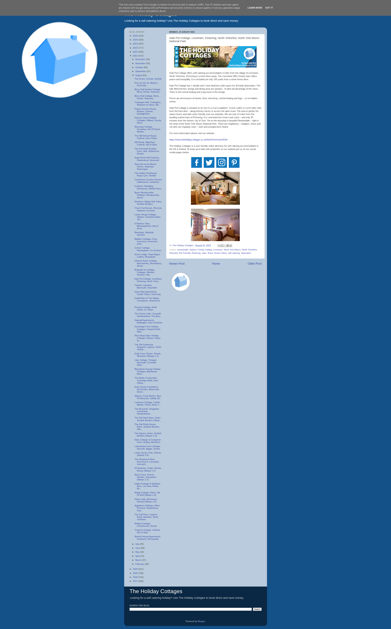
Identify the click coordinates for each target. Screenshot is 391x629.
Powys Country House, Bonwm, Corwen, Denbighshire (146, 111)
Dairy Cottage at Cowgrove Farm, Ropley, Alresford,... (148, 441)
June (138, 548)
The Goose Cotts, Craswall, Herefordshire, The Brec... (148, 315)
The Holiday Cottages (156, 591)
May (137, 552)
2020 (135, 569)
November (140, 63)
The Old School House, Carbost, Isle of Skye (146, 137)
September (141, 71)
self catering (234, 253)
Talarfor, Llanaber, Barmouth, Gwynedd (146, 286)
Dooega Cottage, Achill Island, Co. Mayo (146, 308)
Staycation (246, 253)
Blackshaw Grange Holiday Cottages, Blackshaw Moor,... (148, 371)
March (138, 560)
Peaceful (173, 253)
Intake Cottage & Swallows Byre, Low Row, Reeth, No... (147, 486)
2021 (135, 56)
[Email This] (219, 245)
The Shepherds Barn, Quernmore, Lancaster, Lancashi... (147, 461)
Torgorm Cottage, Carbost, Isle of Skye (148, 531)
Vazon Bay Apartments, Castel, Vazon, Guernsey (148, 293)
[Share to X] (225, 245)
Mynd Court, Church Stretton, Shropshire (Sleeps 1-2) (145, 477)
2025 (135, 40)
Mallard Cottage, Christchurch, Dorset (146, 524)
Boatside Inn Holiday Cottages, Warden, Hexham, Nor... (145, 272)
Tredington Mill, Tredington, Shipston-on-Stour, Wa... (148, 103)
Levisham (218, 250)
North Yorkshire (249, 250)
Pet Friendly (184, 253)
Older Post (255, 263)
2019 (135, 573)
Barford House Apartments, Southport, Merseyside (148, 537)
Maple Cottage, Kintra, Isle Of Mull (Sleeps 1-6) (147, 493)
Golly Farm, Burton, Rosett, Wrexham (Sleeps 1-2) (148, 355)
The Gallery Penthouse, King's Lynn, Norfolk (146, 174)
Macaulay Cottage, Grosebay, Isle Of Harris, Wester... (148, 129)
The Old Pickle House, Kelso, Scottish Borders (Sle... (147, 426)
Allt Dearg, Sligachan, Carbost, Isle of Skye (146, 143)
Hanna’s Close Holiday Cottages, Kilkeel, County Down (148, 120)
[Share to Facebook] (227, 245)
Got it (269, 7)
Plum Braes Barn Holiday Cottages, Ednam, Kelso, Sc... (148, 338)
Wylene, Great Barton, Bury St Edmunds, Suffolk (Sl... (148, 397)
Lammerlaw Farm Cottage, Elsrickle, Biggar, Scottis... (148, 447)
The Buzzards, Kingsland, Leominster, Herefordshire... (147, 411)
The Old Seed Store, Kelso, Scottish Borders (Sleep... (148, 419)
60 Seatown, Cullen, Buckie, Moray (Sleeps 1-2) (148, 469)
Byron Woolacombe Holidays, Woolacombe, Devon (147, 195)
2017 (135, 581)
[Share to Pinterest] (230, 245)
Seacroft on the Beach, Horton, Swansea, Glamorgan (146, 166)
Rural (210, 253)
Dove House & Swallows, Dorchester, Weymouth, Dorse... (147, 389)
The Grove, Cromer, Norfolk (148, 79)
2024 (135, 44)
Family (201, 250)
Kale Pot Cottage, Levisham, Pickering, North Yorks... (148, 280)
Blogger (201, 621)
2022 (135, 52)
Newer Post (177, 263)
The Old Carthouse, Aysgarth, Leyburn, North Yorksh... (148, 347)
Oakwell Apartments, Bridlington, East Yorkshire (148, 321)
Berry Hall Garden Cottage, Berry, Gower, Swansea (148, 90)
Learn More (255, 7)
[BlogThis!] (222, 245)
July (137, 544)
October (139, 67)
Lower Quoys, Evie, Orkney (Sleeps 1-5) (148, 454)
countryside (182, 250)
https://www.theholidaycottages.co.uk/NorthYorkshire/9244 (198, 139)
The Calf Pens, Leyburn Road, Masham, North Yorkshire (146, 517)
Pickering (196, 253)
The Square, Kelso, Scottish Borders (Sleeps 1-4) (148, 434)
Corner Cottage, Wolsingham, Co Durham (148, 249)
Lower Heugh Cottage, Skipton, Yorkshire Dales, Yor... (148, 217)
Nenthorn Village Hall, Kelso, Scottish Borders (148, 202)
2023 (135, 48)
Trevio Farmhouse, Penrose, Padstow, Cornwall (148, 209)
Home (216, 263)
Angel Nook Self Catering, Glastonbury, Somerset (147, 158)
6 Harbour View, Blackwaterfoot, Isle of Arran (146, 226)
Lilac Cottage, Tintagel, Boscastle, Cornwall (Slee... (146, 362)
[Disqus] (215, 337)
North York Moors (232, 250)
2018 (135, 577)
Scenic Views (220, 253)
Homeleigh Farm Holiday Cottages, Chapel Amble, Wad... (148, 329)
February (140, 564)
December (140, 59)
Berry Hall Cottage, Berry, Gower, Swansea (147, 97)
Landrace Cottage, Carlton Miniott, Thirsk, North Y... (148, 403)
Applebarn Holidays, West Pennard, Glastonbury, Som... (147, 508)
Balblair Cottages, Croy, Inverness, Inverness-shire (146, 241)
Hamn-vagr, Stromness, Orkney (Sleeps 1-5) (146, 500)
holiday (208, 250)
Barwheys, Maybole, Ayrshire (144, 233)
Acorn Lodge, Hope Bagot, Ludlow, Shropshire (147, 255)
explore (193, 250)
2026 (135, 36)
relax (204, 253)
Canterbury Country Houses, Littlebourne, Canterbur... (148, 180)
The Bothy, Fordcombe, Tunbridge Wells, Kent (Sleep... (146, 380)
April (137, 556)
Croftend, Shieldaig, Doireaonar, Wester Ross (148, 187)
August (139, 75)
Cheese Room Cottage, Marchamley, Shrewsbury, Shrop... (148, 263)
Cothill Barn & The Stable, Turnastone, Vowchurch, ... (147, 300)
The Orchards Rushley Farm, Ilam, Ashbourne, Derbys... (147, 151)
